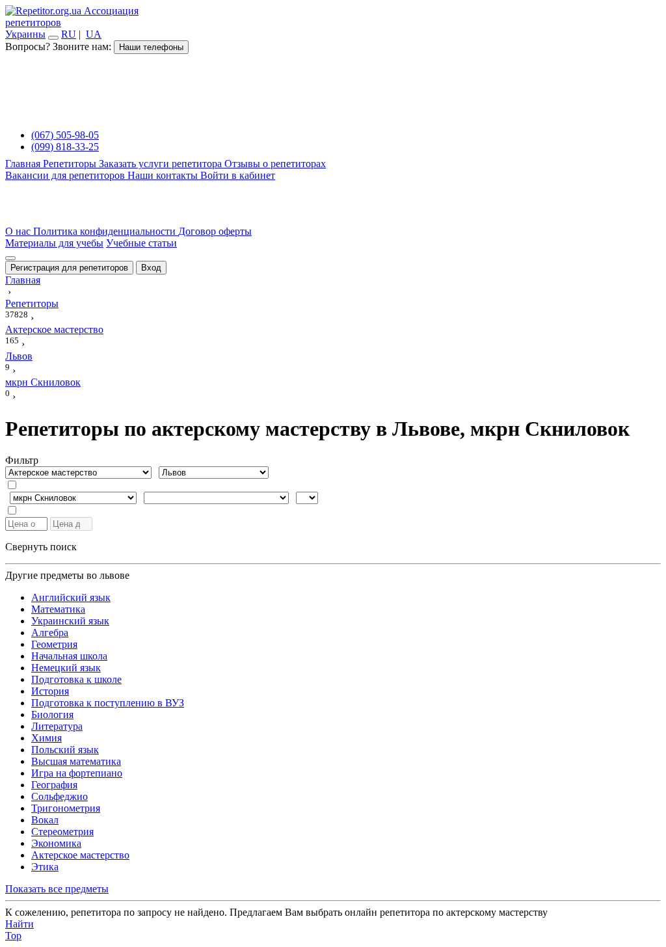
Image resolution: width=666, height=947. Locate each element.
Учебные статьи (141, 242)
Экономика (56, 843)
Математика (58, 609)
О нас (19, 231)
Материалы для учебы (54, 242)
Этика (45, 866)
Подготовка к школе (76, 679)
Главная (24, 163)
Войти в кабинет (237, 175)
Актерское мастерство (80, 854)
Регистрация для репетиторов (69, 268)
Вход (151, 268)
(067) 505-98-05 (65, 134)
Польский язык (65, 749)
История (50, 691)
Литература (57, 726)
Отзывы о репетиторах (275, 163)
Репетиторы (71, 163)
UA (93, 34)
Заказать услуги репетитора (161, 163)
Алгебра (49, 632)
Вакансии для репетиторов (66, 175)
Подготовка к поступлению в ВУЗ (107, 702)
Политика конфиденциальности (105, 231)
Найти (19, 923)
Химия (46, 737)
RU (68, 34)
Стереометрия (62, 831)
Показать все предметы (57, 888)
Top (13, 935)
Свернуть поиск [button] (41, 546)
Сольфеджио (59, 796)
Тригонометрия (65, 808)
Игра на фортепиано (76, 773)
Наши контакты (163, 175)
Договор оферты (215, 231)
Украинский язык (70, 620)
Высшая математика (76, 761)
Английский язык (71, 597)
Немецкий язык (66, 667)
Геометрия (54, 644)
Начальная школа (69, 655)
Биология (52, 714)
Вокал (45, 819)
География (54, 784)
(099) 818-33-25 (65, 146)
